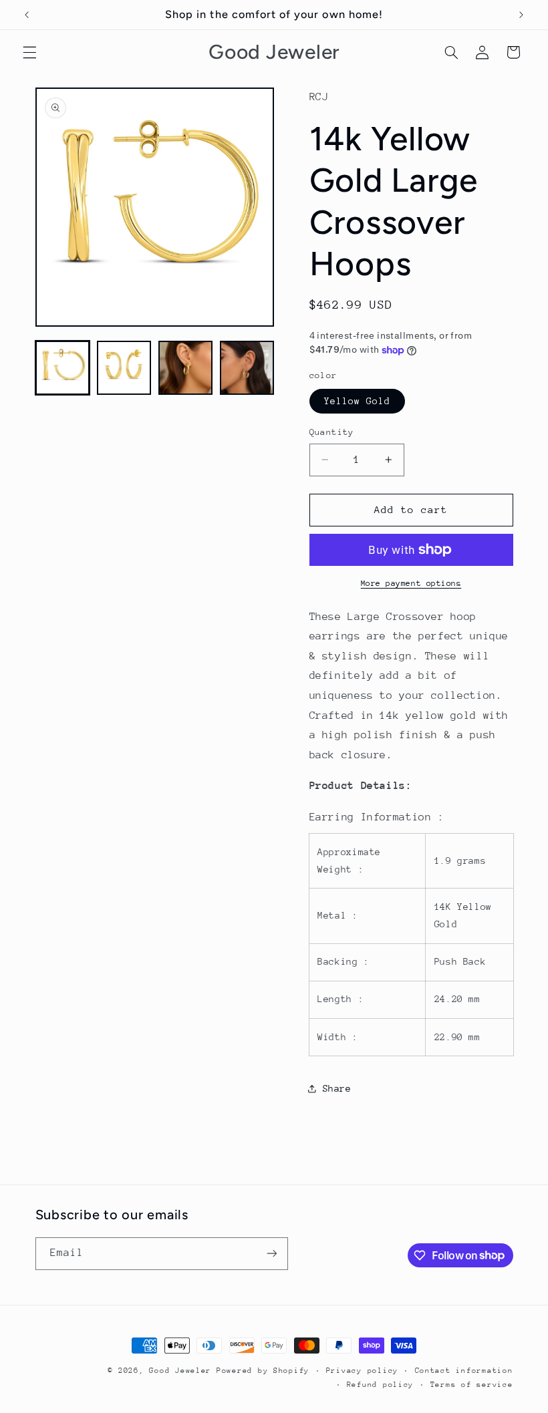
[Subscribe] (271, 1253)
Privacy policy (362, 1370)
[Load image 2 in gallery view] (124, 368)
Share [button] (337, 1088)
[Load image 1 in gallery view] (62, 368)
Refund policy (380, 1384)
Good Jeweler (180, 1370)
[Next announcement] (521, 14)
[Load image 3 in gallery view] (185, 368)
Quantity (331, 432)
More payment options (411, 583)
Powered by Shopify (263, 1370)
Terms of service (471, 1384)
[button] (29, 52)
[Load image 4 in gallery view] (247, 368)
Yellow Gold (357, 401)
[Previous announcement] (26, 14)
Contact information (464, 1370)
